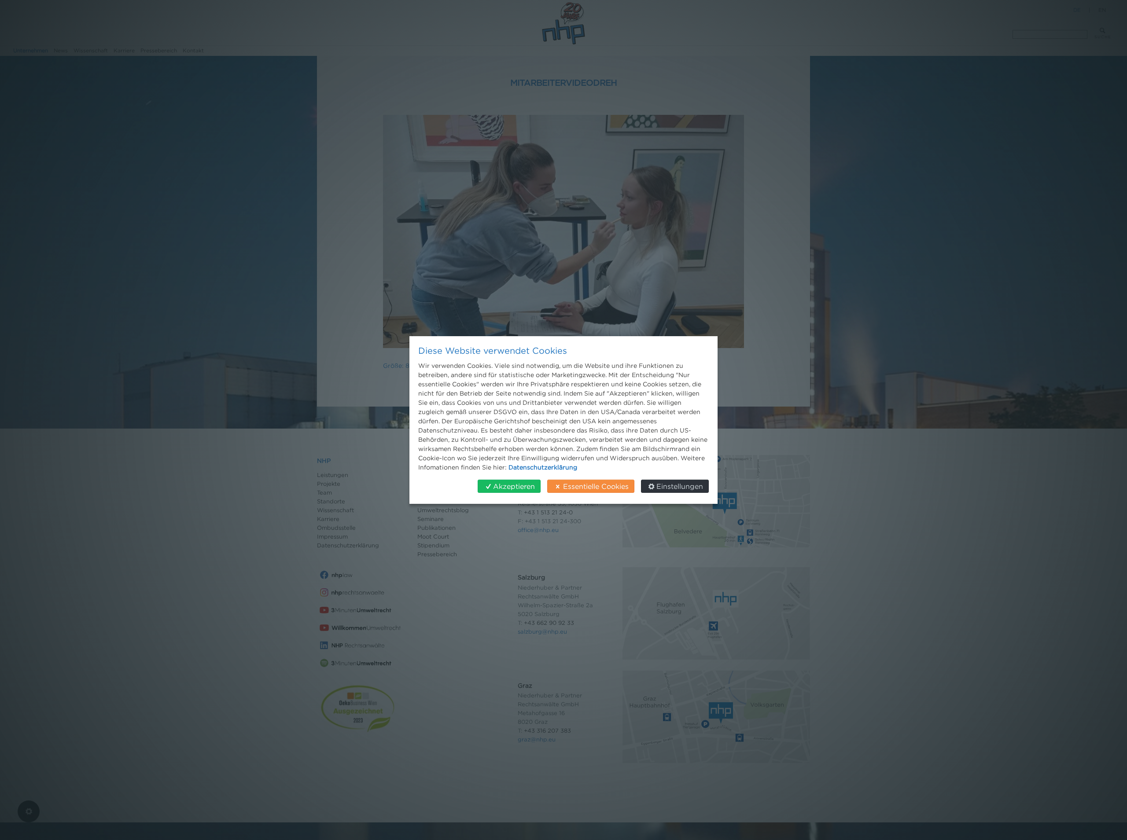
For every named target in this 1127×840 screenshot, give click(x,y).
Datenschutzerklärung (542, 467)
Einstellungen (679, 486)
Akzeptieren (514, 486)
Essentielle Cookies (596, 486)
